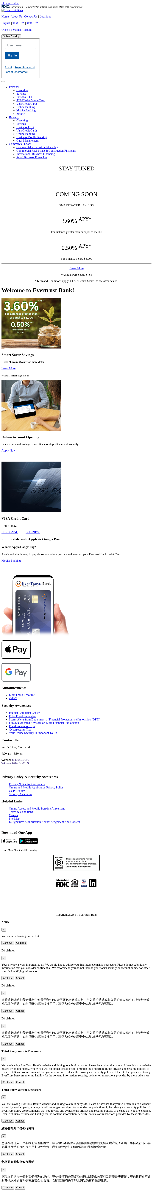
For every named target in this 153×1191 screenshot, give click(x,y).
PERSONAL (9, 532)
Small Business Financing (31, 157)
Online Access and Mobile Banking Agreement (37, 808)
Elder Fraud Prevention (22, 716)
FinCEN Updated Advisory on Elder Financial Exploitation (44, 722)
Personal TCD (24, 97)
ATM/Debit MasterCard (30, 100)
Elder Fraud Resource (22, 694)
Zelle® (20, 113)
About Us (16, 16)
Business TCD (25, 127)
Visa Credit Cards (26, 103)
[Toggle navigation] (2, 81)
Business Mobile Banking (31, 137)
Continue (8, 942)
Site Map (14, 818)
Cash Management (27, 140)
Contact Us (31, 16)
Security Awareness (20, 794)
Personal (14, 86)
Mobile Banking (26, 110)
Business (14, 117)
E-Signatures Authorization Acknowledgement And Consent (44, 821)
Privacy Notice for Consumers (27, 784)
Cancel (20, 978)
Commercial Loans (20, 143)
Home (5, 16)
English (5, 23)
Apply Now (8, 450)
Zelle (13, 698)
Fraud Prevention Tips (22, 726)
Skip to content (10, 3)
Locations (45, 16)
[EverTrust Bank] (12, 10)
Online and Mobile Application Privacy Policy (36, 787)
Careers (13, 815)
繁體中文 (32, 23)
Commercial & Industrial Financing (37, 147)
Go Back (21, 942)
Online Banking (11, 36)
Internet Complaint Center (24, 712)
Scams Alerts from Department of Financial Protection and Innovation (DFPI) (54, 719)
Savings (21, 93)
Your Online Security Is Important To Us (33, 732)
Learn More (77, 268)
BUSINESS (33, 532)
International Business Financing (35, 154)
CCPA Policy (17, 790)
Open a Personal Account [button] (16, 29)
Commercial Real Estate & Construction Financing (46, 150)
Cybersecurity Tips (20, 729)
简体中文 (18, 23)
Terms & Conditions (21, 811)
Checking (22, 90)
